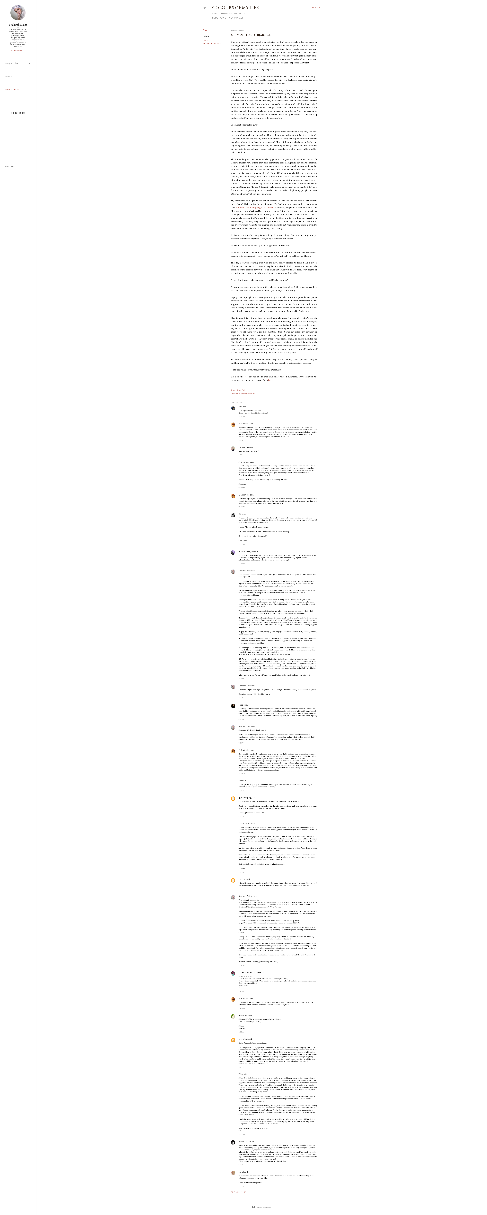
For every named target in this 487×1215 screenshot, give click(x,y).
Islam (205, 40)
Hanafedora (244, 447)
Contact (238, 18)
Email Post (241, 390)
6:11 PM (241, 679)
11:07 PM (242, 773)
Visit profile (18, 50)
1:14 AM (241, 790)
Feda (241, 705)
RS (240, 514)
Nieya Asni (243, 1039)
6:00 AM (242, 1032)
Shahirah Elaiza (245, 570)
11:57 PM (242, 440)
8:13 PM (241, 719)
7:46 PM (242, 1008)
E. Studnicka (244, 424)
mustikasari (244, 1015)
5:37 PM (241, 1165)
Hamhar (242, 879)
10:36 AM (242, 1134)
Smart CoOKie (245, 1141)
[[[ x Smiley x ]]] (245, 797)
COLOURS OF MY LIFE (235, 8)
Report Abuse (12, 89)
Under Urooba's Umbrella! (250, 972)
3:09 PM (242, 563)
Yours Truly (226, 18)
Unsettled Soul (245, 823)
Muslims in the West (212, 44)
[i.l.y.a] (241, 1172)
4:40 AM (242, 455)
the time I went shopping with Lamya (254, 207)
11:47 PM (242, 416)
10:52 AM (242, 544)
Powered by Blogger (263, 1207)
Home (215, 18)
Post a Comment (238, 1192)
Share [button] (205, 30)
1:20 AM (241, 991)
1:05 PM (241, 872)
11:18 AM (241, 1067)
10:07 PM (242, 965)
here (270, 380)
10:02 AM (242, 507)
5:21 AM (241, 816)
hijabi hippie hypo (246, 551)
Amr (240, 407)
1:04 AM (242, 889)
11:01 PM (242, 743)
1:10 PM (241, 1186)
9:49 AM (242, 488)
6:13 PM (241, 698)
